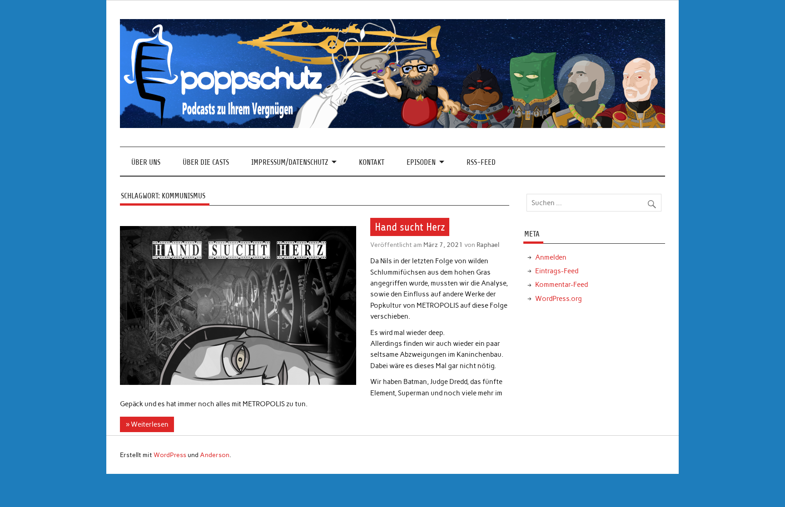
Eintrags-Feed (556, 271)
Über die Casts (206, 162)
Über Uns (145, 162)
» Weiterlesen (147, 424)
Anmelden (550, 257)
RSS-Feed (481, 162)
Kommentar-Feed (561, 285)
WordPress (170, 454)
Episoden (421, 162)
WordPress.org (558, 299)
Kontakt (371, 162)
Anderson (214, 454)
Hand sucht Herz (410, 227)
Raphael (488, 245)
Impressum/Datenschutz (289, 162)
